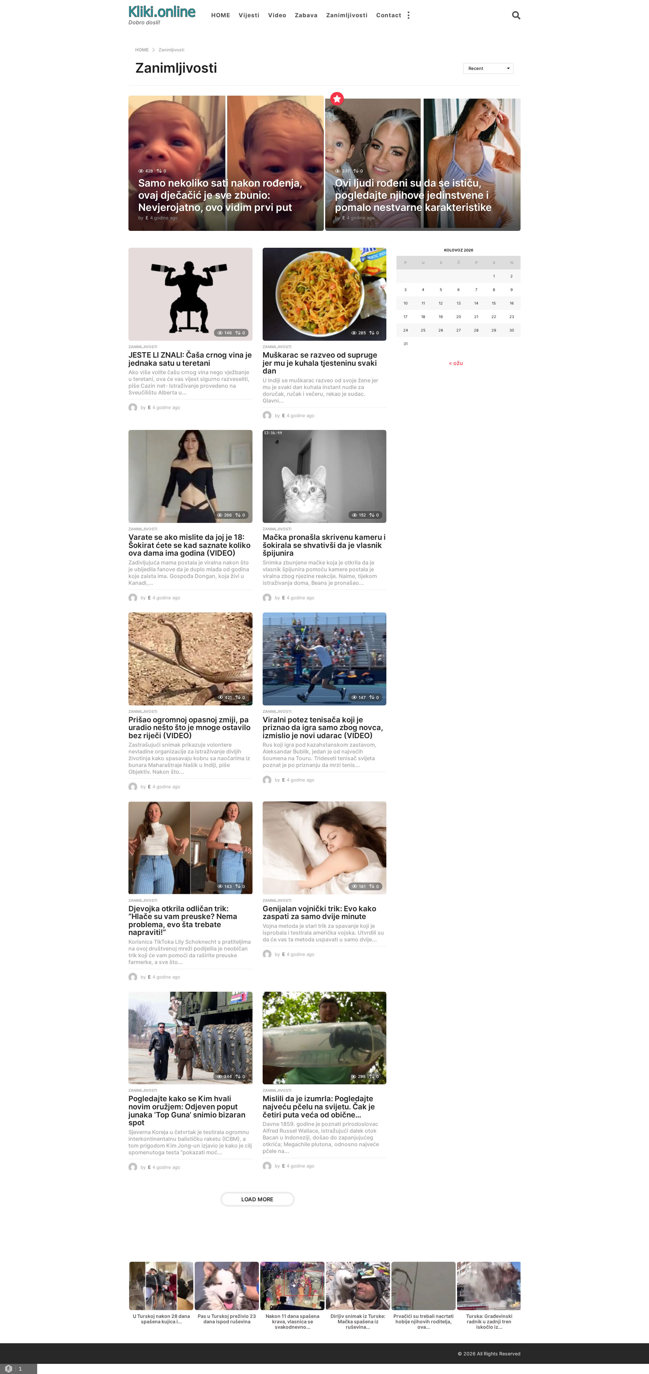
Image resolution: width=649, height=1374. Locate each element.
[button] (408, 15)
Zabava (306, 15)
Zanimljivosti (347, 15)
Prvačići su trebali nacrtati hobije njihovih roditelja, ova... (423, 1321)
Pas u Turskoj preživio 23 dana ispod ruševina (227, 1318)
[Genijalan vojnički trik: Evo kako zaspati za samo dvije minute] (325, 847)
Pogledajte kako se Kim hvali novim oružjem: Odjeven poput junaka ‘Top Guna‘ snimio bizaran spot (186, 1110)
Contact (389, 15)
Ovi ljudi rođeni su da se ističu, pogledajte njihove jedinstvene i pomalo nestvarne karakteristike (413, 195)
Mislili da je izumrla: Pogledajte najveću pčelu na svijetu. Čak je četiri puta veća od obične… (319, 1106)
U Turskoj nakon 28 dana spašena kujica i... (161, 1318)
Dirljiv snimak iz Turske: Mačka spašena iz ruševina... (358, 1321)
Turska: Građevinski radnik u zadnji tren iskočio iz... (489, 1321)
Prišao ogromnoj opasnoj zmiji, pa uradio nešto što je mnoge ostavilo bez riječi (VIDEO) (189, 727)
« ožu (456, 363)
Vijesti (249, 15)
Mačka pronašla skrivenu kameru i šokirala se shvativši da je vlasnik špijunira (324, 545)
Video (277, 15)
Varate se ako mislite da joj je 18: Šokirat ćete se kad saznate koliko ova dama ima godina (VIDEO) (189, 545)
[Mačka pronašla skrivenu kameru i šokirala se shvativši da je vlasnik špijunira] (325, 476)
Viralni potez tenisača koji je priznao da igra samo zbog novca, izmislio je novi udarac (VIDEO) (323, 727)
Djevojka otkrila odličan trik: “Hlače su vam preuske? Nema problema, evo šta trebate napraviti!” (182, 920)
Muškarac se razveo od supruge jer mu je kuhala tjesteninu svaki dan (320, 363)
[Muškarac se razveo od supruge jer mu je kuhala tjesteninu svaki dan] (325, 294)
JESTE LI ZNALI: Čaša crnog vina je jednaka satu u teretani (190, 359)
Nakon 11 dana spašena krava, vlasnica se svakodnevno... (292, 1321)
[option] (161, 1295)
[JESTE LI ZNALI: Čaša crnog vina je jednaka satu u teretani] (190, 294)
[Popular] (337, 98)
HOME (220, 15)
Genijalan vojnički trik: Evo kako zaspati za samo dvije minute (319, 912)
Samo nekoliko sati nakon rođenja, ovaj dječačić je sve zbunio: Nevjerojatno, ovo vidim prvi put (220, 195)
